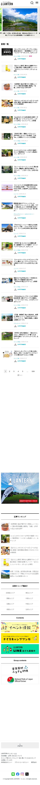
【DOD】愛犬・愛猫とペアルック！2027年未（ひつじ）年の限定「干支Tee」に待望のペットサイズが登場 (25, 135)
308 (33, 371)
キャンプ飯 (16, 74)
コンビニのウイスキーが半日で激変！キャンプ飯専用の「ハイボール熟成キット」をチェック (25, 152)
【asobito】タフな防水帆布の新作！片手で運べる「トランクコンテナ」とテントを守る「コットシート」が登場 (26, 119)
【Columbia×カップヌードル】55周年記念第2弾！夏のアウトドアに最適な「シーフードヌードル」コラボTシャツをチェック (26, 298)
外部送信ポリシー (6, 762)
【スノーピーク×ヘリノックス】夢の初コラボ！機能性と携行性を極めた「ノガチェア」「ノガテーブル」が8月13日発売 (26, 169)
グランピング (17, 323)
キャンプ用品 (17, 56)
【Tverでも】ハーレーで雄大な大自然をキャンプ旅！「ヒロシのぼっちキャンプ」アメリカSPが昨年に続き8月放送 (25, 227)
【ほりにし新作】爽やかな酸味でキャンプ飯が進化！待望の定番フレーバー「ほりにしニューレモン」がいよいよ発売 (25, 68)
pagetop (20, 746)
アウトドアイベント (18, 214)
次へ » (19, 375)
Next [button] (37, 21)
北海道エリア (10, 593)
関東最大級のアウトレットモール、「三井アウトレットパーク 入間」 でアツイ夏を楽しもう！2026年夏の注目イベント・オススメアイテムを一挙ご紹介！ (26, 206)
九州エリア (29, 609)
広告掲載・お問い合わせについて (11, 756)
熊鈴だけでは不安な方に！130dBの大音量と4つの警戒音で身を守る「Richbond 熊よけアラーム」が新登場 (25, 280)
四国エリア (10, 609)
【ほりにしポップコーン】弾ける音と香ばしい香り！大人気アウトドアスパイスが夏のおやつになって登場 (25, 353)
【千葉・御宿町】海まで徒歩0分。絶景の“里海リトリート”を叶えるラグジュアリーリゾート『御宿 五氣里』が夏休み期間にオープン (26, 317)
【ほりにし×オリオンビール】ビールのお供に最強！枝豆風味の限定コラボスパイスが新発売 (26, 102)
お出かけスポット (29, 214)
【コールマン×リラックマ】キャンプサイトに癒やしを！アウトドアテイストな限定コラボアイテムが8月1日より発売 (26, 262)
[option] (20, 22)
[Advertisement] (20, 399)
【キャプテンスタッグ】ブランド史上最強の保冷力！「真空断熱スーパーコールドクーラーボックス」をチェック (25, 51)
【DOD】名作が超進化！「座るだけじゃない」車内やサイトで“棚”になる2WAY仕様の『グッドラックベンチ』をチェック (26, 335)
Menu (37, 1)
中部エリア (29, 598)
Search (31, 1)
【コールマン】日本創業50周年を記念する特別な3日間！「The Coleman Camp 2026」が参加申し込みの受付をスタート (26, 187)
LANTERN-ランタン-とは (9, 753)
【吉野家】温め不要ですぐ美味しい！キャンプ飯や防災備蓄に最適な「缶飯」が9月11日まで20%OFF (25, 85)
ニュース (16, 193)
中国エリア (29, 604)
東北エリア (29, 593)
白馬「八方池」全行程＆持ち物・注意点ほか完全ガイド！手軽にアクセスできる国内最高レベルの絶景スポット (24, 573)
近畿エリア (10, 604)
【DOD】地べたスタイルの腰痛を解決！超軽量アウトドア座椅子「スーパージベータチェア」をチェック (25, 244)
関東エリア (10, 598)
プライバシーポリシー (22, 762)
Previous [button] (3, 21)
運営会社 (34, 762)
